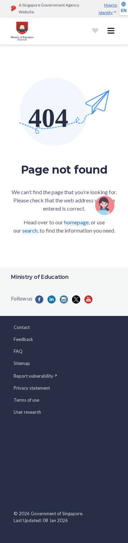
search (30, 230)
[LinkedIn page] (51, 299)
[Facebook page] (39, 299)
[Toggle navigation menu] (111, 31)
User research (27, 412)
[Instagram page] (64, 299)
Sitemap (22, 363)
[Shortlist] (95, 31)
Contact (22, 327)
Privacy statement (32, 388)
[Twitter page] (76, 299)
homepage (76, 222)
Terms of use (26, 400)
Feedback (23, 339)
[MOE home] (22, 31)
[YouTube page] (88, 299)
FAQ (18, 351)
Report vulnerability (33, 376)
